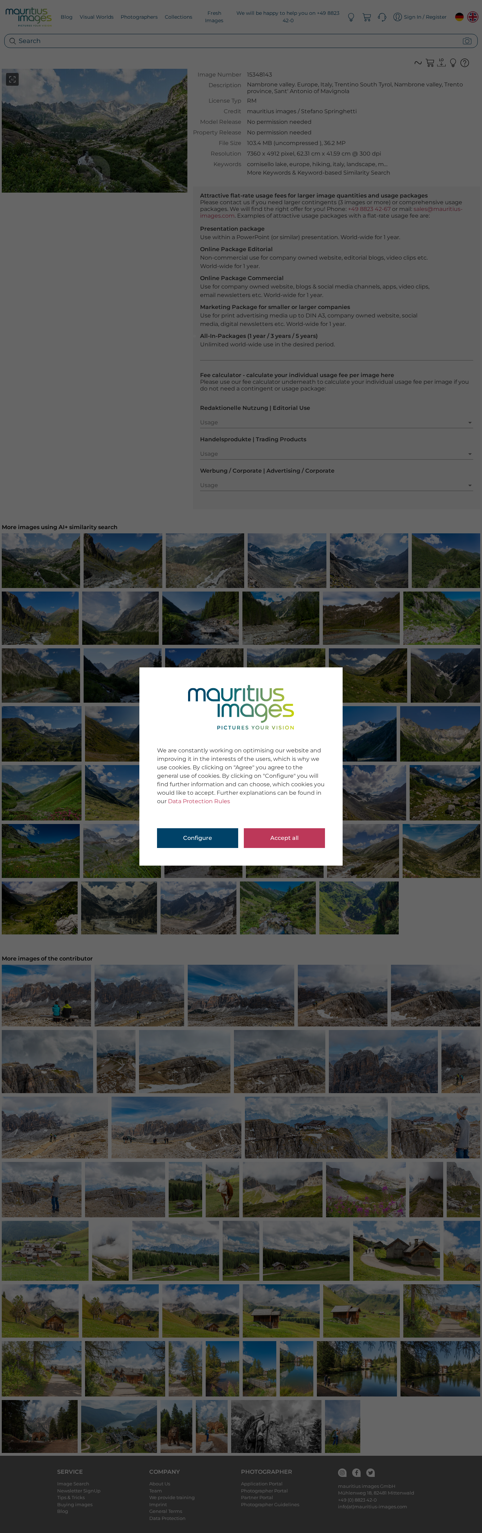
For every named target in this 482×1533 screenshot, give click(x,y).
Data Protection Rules (199, 801)
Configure (197, 838)
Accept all (284, 838)
